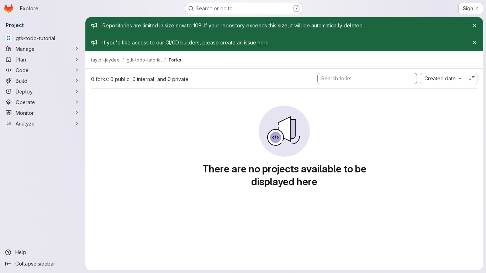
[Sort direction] (471, 78)
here (263, 42)
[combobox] (443, 78)
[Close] (474, 25)
